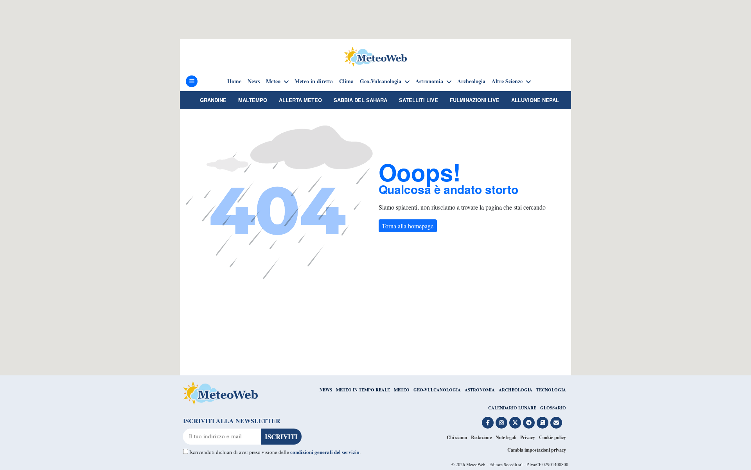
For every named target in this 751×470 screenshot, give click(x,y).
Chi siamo (457, 437)
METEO (402, 390)
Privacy (527, 437)
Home (234, 81)
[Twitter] (515, 423)
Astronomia (429, 81)
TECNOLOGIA (551, 390)
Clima (346, 81)
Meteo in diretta (314, 81)
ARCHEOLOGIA (515, 390)
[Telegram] (529, 423)
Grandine (213, 100)
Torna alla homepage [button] (407, 226)
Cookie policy (552, 437)
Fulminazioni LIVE (474, 100)
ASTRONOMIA (480, 390)
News (254, 81)
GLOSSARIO (553, 408)
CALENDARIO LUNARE (512, 408)
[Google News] (542, 423)
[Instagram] (501, 423)
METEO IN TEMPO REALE (363, 390)
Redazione (481, 437)
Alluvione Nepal (535, 100)
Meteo (273, 81)
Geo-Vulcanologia (380, 81)
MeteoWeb (475, 464)
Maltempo (252, 100)
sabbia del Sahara (360, 100)
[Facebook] (488, 423)
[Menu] (192, 81)
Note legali (506, 437)
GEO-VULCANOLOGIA (437, 390)
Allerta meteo (300, 100)
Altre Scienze (507, 81)
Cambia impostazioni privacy (536, 450)
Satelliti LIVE (418, 100)
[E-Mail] (556, 423)
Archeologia (471, 81)
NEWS (326, 390)
